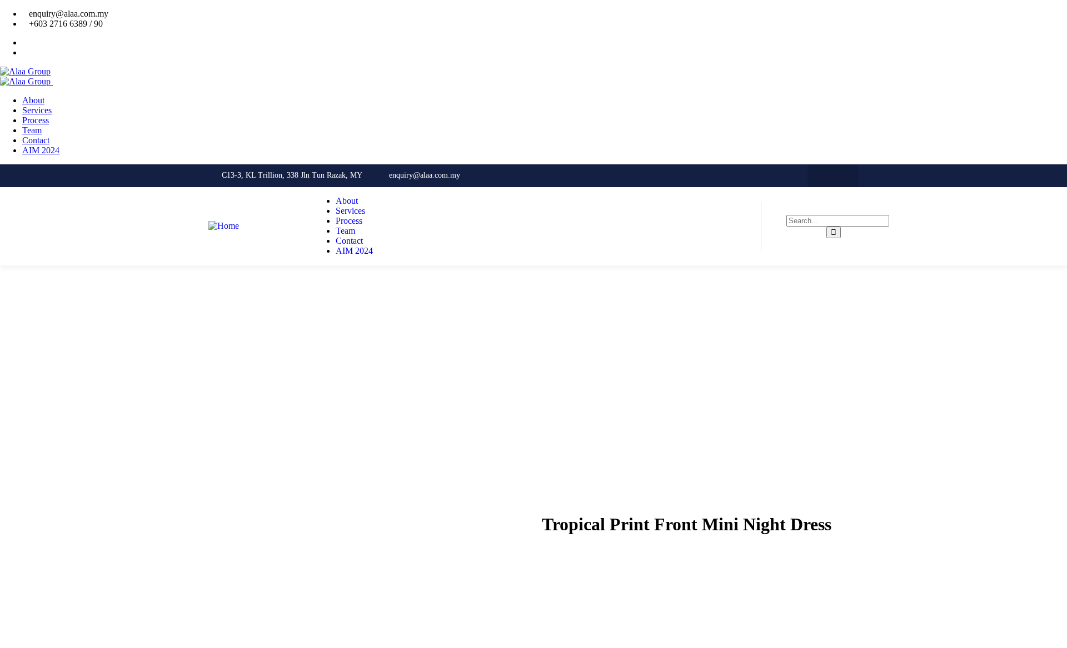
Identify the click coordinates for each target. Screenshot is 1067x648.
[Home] (223, 225)
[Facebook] (821, 175)
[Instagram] (844, 175)
